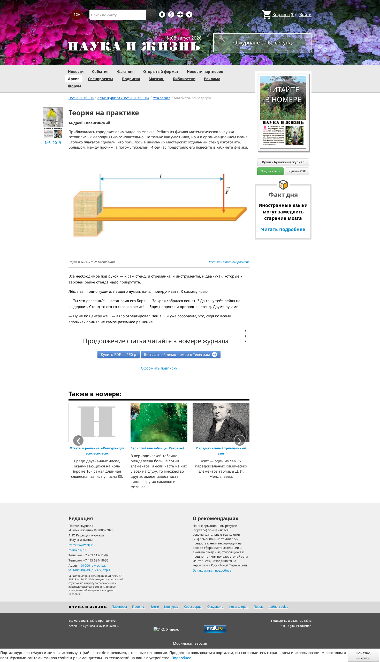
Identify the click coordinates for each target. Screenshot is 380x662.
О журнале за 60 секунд (262, 42)
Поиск (258, 606)
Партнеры (119, 606)
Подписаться (270, 171)
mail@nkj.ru (77, 550)
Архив (73, 78)
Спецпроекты (100, 78)
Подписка (131, 78)
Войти (305, 14)
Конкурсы (171, 606)
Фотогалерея (238, 606)
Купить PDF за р (118, 354)
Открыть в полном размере (228, 262)
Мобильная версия (190, 643)
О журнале (215, 606)
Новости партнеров (205, 71)
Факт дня (126, 71)
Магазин (156, 78)
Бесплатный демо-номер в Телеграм (177, 354)
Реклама (212, 78)
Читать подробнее (283, 229)
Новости (75, 71)
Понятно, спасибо (363, 655)
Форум (74, 85)
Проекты (138, 606)
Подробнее (181, 657)
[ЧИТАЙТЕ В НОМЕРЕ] (283, 61)
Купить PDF (297, 171)
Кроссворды (193, 606)
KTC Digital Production (296, 626)
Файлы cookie (278, 606)
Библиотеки (184, 78)
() (284, 14)
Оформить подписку (159, 368)
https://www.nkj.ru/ (82, 545)
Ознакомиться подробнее (212, 570)
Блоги (154, 606)
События (100, 71)
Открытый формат (160, 71)
